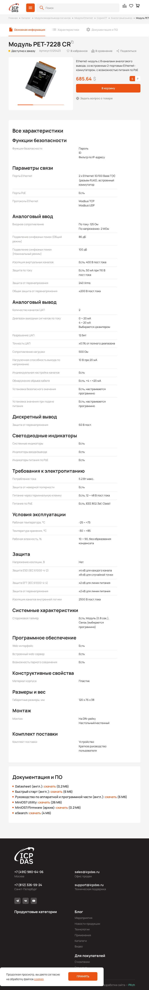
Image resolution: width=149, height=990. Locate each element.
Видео (79, 946)
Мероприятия (83, 918)
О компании (82, 962)
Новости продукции (87, 923)
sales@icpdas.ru (87, 872)
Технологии (82, 929)
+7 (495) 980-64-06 (28, 872)
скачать (50, 786)
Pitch (131, 985)
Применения (83, 935)
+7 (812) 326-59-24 (28, 885)
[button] (30, 7)
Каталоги (81, 941)
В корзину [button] (108, 88)
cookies (39, 979)
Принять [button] (83, 976)
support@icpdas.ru (89, 885)
